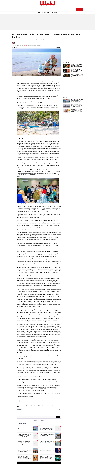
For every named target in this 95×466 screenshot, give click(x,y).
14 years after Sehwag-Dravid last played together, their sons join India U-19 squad (76, 71)
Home (13, 9)
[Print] (15, 47)
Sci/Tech (67, 9)
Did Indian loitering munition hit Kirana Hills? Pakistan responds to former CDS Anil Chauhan (77, 111)
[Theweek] (47, 3)
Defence (48, 12)
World (29, 9)
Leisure (55, 9)
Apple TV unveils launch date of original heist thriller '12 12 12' (77, 75)
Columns (51, 9)
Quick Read (22, 9)
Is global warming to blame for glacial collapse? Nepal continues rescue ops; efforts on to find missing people (77, 66)
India (26, 9)
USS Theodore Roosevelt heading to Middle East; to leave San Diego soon (76, 105)
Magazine (17, 9)
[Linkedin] (50, 7)
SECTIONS (16, 4)
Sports (33, 9)
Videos (64, 9)
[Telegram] (52, 7)
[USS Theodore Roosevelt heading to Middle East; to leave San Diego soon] (66, 106)
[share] (13, 47)
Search (74, 9)
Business (36, 9)
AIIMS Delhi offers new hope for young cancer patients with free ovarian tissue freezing (77, 101)
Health (52, 12)
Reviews (46, 9)
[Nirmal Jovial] (13, 43)
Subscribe (79, 9)
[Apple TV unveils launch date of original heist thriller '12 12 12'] (66, 75)
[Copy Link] (17, 47)
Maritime (55, 12)
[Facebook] (43, 7)
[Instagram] (46, 7)
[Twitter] (44, 7)
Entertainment (41, 9)
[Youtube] (48, 7)
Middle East (44, 12)
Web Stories (60, 9)
